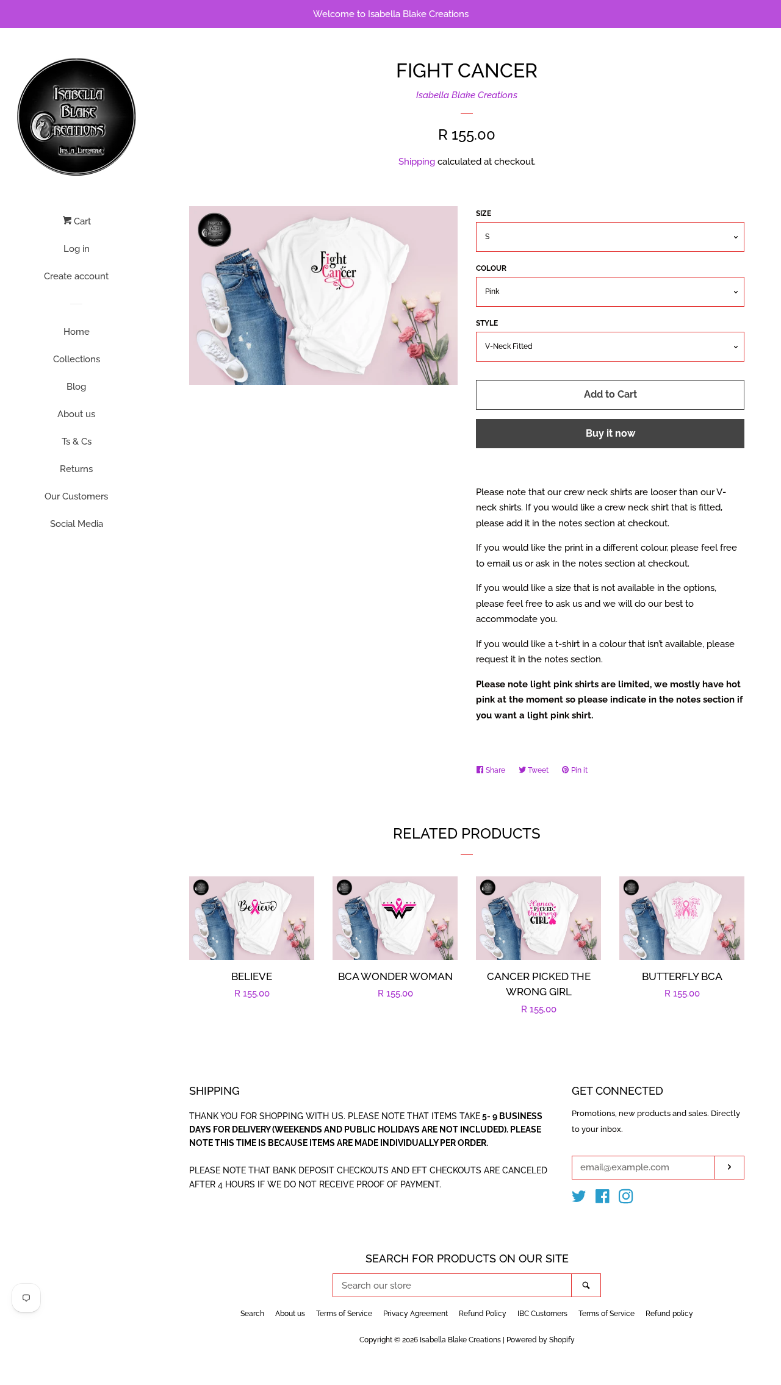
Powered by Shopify (540, 1340)
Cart (81, 221)
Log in (76, 248)
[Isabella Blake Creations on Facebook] (602, 1199)
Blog (76, 386)
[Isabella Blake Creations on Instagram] (626, 1199)
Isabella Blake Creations (466, 95)
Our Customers (76, 496)
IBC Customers (542, 1313)
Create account (76, 276)
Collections (76, 359)
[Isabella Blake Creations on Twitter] (579, 1199)
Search (252, 1313)
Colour (491, 268)
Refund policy (669, 1313)
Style (487, 323)
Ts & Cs (77, 441)
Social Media (76, 523)
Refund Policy (482, 1313)
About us (76, 414)
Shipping (416, 161)
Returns (76, 468)
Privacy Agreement (415, 1313)
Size (483, 213)
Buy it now (610, 433)
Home (76, 331)
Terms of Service (344, 1313)
